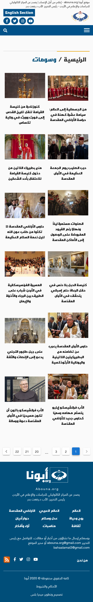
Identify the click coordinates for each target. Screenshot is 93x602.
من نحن (82, 560)
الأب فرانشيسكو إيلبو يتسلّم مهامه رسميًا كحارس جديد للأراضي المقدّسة (68, 415)
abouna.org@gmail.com (64, 542)
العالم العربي (49, 510)
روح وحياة (76, 518)
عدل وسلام (49, 518)
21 (27, 451)
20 (37, 451)
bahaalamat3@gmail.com (71, 547)
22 (17, 451)
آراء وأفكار (22, 526)
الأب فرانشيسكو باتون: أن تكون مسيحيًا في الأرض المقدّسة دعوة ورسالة (25, 415)
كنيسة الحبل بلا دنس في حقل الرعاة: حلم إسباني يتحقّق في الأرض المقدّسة (68, 293)
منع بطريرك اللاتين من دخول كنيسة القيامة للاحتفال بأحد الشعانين (25, 173)
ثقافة (76, 526)
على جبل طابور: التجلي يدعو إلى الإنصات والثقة (25, 354)
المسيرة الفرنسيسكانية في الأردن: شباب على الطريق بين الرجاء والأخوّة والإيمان (25, 293)
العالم (76, 510)
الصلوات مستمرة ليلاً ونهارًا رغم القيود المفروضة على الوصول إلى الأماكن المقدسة (68, 231)
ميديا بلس (37, 594)
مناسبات (49, 526)
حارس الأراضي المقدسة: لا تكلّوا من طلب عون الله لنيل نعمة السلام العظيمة (24, 232)
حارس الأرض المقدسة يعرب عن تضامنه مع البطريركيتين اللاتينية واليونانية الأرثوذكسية (68, 354)
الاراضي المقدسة (22, 510)
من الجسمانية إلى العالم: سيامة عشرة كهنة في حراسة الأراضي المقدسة (68, 115)
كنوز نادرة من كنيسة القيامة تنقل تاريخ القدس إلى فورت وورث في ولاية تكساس (24, 114)
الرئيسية (75, 59)
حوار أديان (22, 518)
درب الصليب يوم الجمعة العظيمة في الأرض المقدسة (68, 173)
